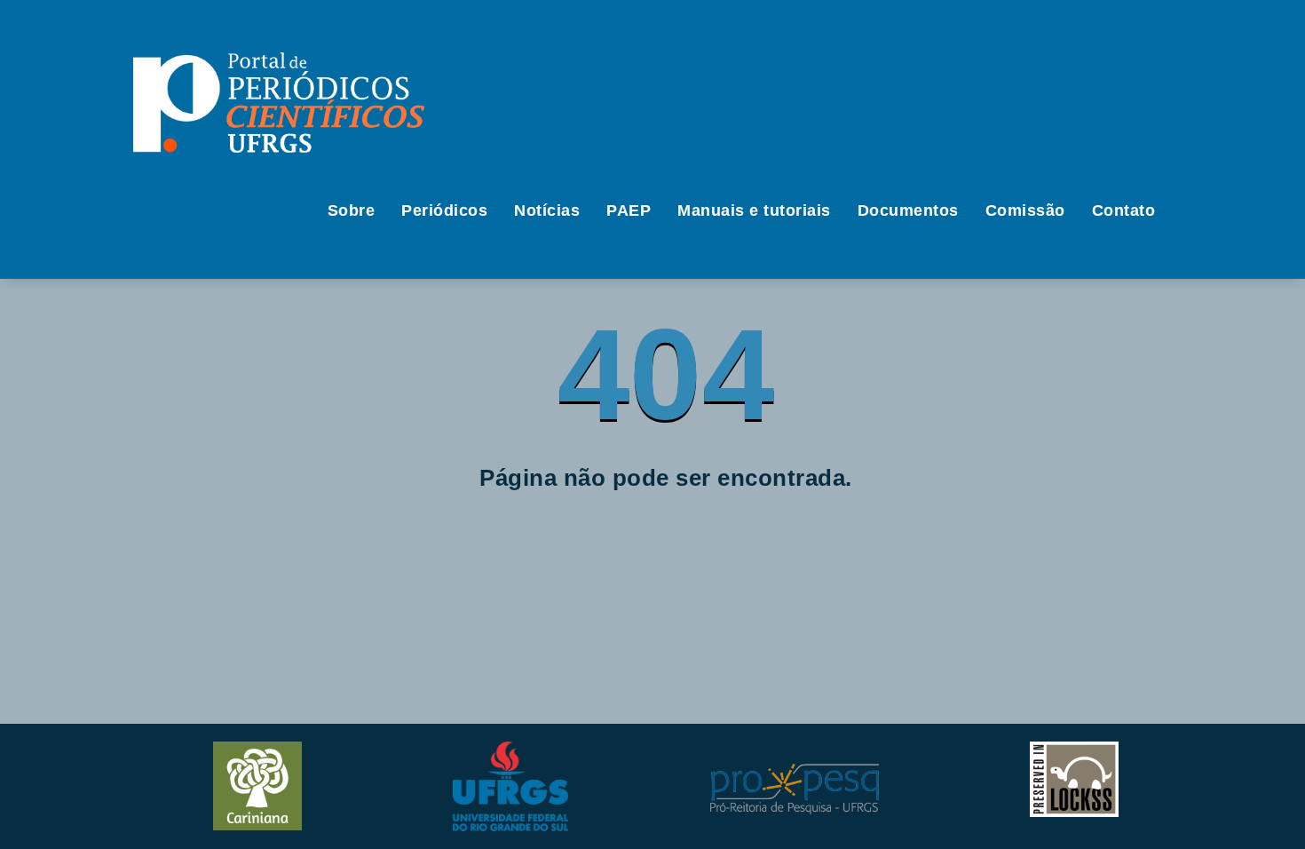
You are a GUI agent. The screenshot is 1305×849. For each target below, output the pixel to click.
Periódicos (444, 210)
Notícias (547, 210)
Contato (1124, 210)
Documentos (908, 210)
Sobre (352, 210)
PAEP (628, 210)
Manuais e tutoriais (754, 210)
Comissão (1025, 210)
